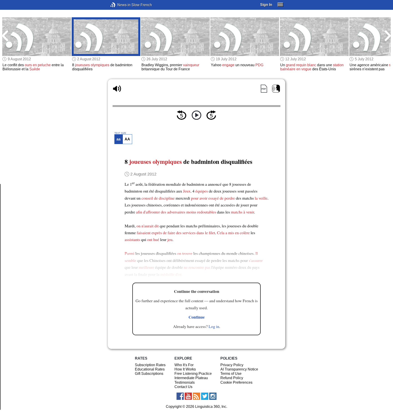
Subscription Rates (150, 365)
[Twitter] (204, 396)
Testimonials (184, 382)
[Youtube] (188, 396)
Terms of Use (231, 373)
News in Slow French (119, 5)
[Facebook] (180, 396)
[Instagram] (213, 396)
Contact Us (183, 387)
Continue (197, 317)
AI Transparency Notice (239, 369)
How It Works (185, 369)
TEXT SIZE (120, 133)
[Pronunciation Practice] (276, 88)
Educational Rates (150, 369)
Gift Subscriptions (149, 373)
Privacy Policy (231, 365)
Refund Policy (231, 378)
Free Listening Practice (193, 373)
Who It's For (184, 365)
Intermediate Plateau (191, 378)
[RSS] (196, 396)
